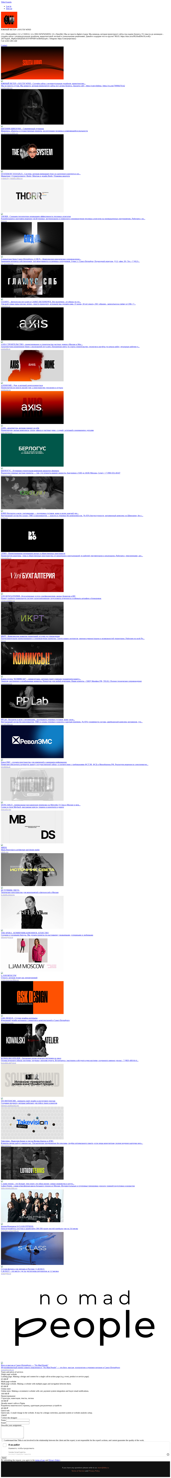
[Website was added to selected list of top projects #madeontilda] (2, 81)
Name (3, 1420)
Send (4, 1458)
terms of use (40, 1460)
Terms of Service (78, 1471)
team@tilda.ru (103, 1468)
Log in (8, 6)
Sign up (9, 9)
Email (3, 1423)
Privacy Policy (54, 1460)
